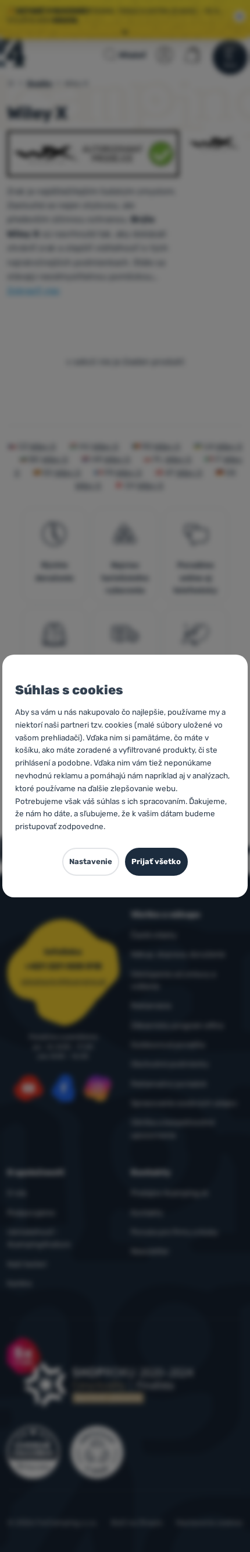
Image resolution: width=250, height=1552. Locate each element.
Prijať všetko (156, 861)
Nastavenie (90, 861)
